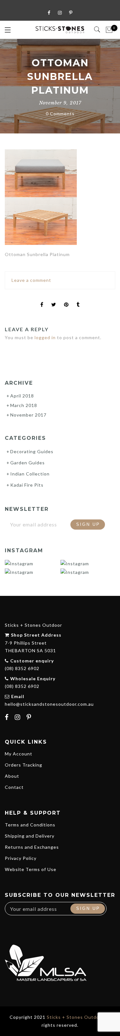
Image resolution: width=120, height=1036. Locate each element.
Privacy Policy (20, 858)
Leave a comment (31, 280)
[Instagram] (18, 718)
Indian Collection (30, 473)
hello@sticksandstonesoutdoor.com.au (49, 704)
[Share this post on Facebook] (42, 299)
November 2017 (28, 415)
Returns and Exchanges (32, 847)
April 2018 (22, 395)
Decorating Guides (31, 451)
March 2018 (23, 405)
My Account (18, 753)
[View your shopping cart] (109, 30)
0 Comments (60, 113)
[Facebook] (7, 718)
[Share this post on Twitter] (53, 299)
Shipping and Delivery (29, 836)
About (12, 776)
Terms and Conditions (30, 824)
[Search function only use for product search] (97, 29)
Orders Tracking (23, 765)
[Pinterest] (30, 718)
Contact (14, 787)
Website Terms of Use (30, 869)
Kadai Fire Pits (27, 485)
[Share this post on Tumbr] (78, 299)
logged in (45, 337)
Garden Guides (27, 462)
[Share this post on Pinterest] (66, 299)
